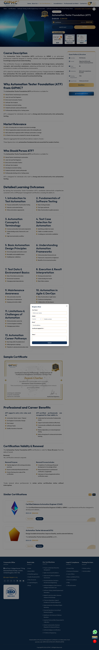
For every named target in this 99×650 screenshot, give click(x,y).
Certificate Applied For (38, 328)
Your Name (35, 310)
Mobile (34, 316)
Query (34, 334)
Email (34, 322)
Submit (49, 343)
